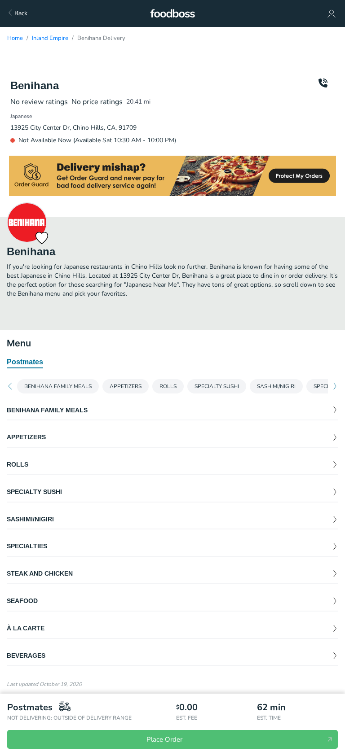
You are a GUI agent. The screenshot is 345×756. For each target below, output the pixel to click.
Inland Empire (50, 38)
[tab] (25, 362)
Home (15, 38)
